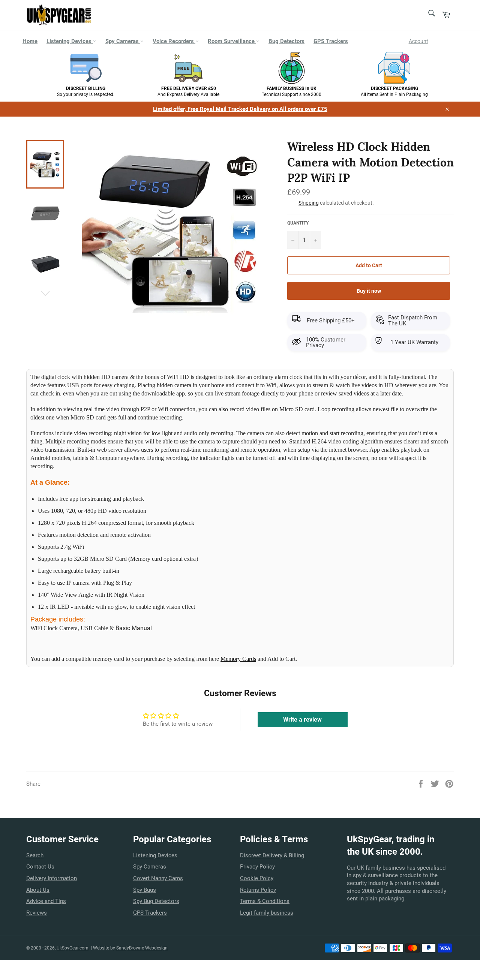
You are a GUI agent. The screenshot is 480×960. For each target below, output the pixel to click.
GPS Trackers (331, 41)
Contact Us (40, 866)
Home (30, 41)
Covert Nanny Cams (158, 878)
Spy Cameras (122, 41)
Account (418, 41)
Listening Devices (69, 41)
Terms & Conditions (265, 901)
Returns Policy (258, 890)
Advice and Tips (46, 901)
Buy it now (369, 291)
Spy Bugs (144, 890)
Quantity (298, 223)
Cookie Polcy (256, 878)
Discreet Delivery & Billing (272, 855)
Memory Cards (238, 659)
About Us (38, 890)
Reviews (36, 912)
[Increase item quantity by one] (315, 240)
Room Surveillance (232, 41)
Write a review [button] (302, 719)
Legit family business (266, 912)
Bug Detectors (286, 41)
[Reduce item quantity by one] (292, 240)
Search (35, 855)
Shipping (308, 203)
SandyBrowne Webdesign (142, 948)
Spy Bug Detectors (156, 901)
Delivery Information (51, 878)
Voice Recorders (174, 41)
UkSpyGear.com (72, 948)
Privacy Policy (257, 866)
